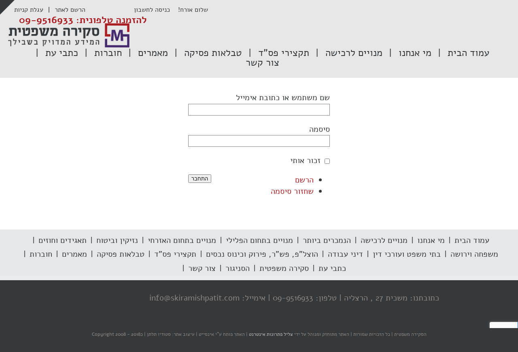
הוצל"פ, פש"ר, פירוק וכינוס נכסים (262, 254)
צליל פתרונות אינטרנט (270, 334)
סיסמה (319, 129)
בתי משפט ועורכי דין (407, 254)
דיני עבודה (345, 254)
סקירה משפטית (284, 268)
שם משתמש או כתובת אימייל (283, 97)
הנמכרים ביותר (327, 240)
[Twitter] (116, 298)
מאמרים (74, 254)
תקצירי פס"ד (175, 254)
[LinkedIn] (100, 298)
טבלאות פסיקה (120, 254)
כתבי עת (332, 268)
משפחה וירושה (474, 254)
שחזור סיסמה (292, 191)
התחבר (199, 179)
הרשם (304, 179)
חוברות (41, 254)
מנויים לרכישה (384, 240)
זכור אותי (305, 160)
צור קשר (202, 268)
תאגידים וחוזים (62, 240)
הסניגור (237, 268)
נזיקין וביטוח (117, 240)
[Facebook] (132, 298)
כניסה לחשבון (156, 9)
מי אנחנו (431, 240)
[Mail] (84, 298)
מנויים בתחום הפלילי (259, 240)
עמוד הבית (471, 240)
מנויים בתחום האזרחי (182, 240)
